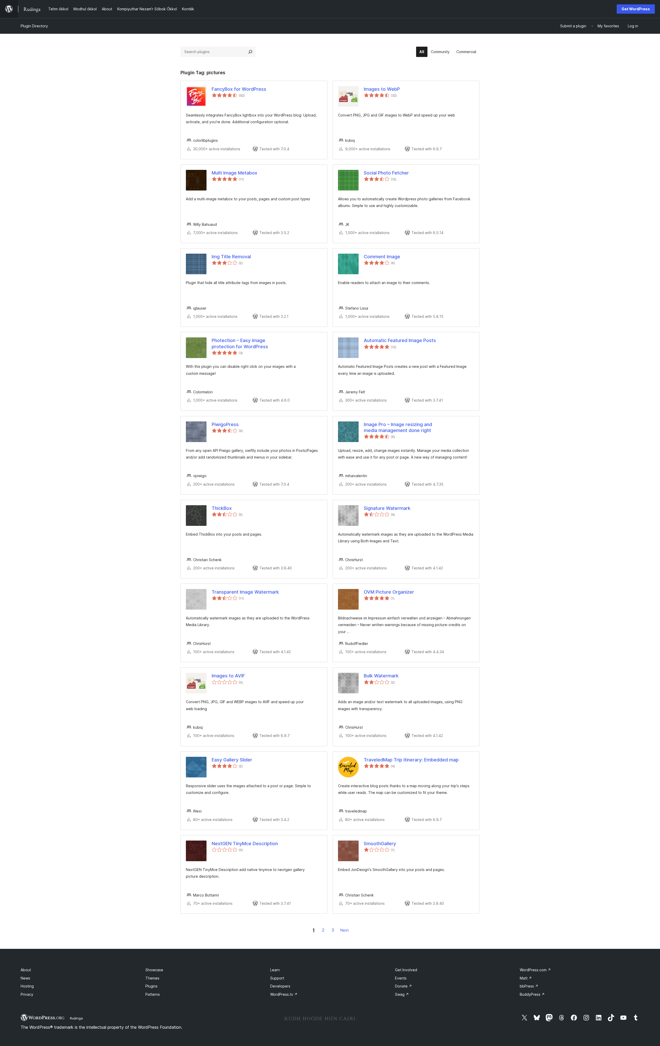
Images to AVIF (228, 675)
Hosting (27, 986)
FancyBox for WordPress (239, 89)
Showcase (154, 970)
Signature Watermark (387, 508)
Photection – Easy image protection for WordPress (240, 343)
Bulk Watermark (381, 675)
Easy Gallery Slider (232, 759)
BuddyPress (532, 994)
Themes (152, 978)
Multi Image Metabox (234, 173)
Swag (402, 994)
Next (344, 930)
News (25, 978)
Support (277, 978)
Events (401, 978)
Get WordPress (636, 9)
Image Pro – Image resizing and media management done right (398, 427)
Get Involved (406, 970)
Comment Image (382, 256)
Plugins (151, 986)
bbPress (529, 986)
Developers (280, 986)
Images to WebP (382, 89)
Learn (275, 970)
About (26, 970)
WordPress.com (535, 970)
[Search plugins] (250, 52)
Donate (403, 986)
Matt (526, 978)
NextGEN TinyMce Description (245, 843)
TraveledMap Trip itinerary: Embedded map (411, 759)
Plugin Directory (34, 26)
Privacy (27, 994)
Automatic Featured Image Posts (400, 340)
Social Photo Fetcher (386, 173)
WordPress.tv (284, 994)
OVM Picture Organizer (389, 592)
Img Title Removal (231, 256)
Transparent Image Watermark (245, 592)
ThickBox (222, 508)
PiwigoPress (225, 424)
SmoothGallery (380, 843)
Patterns (152, 994)
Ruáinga (76, 1018)
